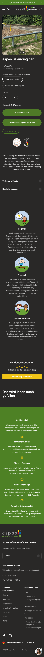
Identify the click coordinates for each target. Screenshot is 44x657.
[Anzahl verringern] (6, 97)
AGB (26, 592)
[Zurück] (2, 2)
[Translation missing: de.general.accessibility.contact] (38, 651)
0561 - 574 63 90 (9, 576)
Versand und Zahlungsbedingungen (32, 599)
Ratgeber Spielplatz (10, 608)
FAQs (4, 616)
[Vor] (41, 2)
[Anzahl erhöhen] (15, 97)
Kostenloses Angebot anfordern (22, 122)
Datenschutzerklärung (32, 612)
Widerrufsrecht (30, 606)
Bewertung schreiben (22, 376)
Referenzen (7, 604)
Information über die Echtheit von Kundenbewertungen (32, 625)
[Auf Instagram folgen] (10, 635)
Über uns (6, 599)
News (4, 621)
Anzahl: (5, 92)
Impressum (28, 618)
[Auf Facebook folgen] (4, 635)
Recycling (6, 612)
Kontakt (5, 595)
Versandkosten (19, 69)
